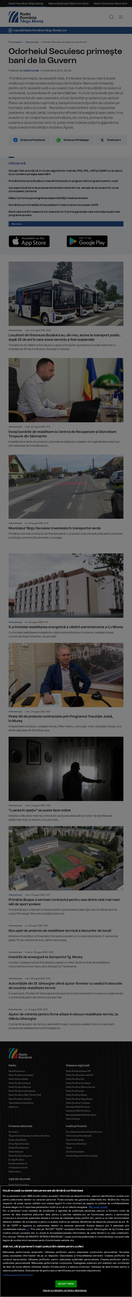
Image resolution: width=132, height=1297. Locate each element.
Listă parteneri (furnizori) (17, 1275)
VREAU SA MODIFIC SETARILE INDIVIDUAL (65, 1291)
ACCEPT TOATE (66, 1284)
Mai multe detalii (98, 1207)
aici (28, 1229)
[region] (66, 1241)
